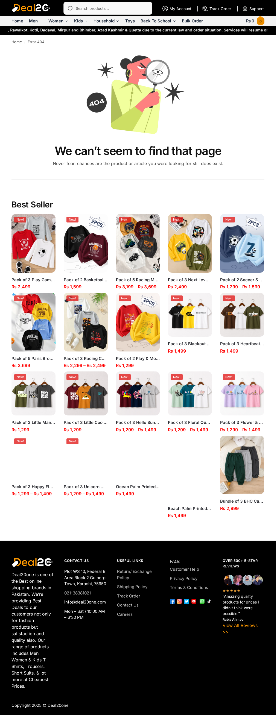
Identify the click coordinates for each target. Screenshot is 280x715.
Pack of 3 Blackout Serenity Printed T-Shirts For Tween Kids (190, 343)
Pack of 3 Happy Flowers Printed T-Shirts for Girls (33, 486)
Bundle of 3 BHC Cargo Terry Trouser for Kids (242, 501)
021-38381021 (77, 593)
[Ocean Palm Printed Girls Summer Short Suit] (138, 458)
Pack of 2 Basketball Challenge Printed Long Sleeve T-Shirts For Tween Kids (86, 279)
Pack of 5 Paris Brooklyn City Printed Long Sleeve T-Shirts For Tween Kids (33, 358)
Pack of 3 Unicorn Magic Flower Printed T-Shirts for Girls (86, 486)
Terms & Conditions (189, 587)
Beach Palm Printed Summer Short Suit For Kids (190, 508)
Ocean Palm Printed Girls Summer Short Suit (138, 486)
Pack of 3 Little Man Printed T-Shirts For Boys (33, 422)
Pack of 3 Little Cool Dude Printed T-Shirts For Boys (86, 422)
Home (16, 42)
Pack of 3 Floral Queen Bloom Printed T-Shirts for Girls (190, 422)
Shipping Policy (132, 586)
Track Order (128, 596)
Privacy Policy (183, 578)
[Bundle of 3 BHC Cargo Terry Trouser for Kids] (242, 465)
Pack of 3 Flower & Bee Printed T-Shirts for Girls (242, 422)
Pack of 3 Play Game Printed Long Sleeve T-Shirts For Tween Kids (33, 279)
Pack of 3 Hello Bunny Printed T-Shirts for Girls (138, 422)
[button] (255, 21)
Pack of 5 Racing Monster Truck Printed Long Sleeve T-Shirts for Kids (138, 279)
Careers (125, 614)
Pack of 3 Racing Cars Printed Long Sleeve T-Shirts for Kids (86, 358)
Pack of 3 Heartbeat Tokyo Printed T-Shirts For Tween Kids (242, 343)
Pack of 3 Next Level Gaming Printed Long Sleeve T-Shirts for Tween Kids (190, 279)
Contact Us (128, 605)
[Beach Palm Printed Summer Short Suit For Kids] (190, 469)
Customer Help (184, 569)
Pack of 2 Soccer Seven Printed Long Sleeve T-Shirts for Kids (242, 279)
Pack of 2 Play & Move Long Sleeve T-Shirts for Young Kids (138, 358)
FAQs (175, 561)
